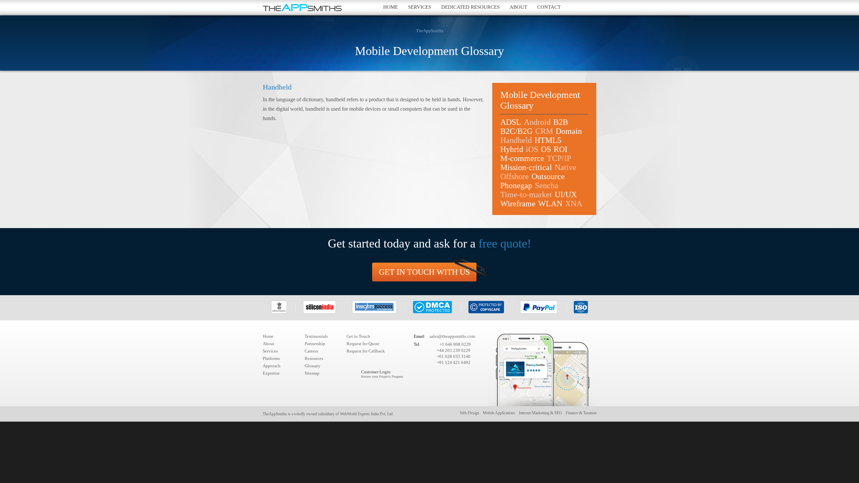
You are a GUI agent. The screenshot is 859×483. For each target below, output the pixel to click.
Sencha (546, 185)
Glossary (312, 365)
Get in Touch (358, 336)
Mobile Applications (499, 413)
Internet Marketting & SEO (540, 413)
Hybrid (511, 149)
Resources (314, 358)
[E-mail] (588, 7)
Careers (311, 351)
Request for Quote (363, 343)
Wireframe (518, 203)
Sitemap (312, 373)
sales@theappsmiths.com (452, 336)
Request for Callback (366, 351)
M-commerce (522, 158)
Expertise (271, 373)
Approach (272, 365)
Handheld (516, 140)
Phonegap (516, 185)
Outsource (548, 176)
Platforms (271, 358)
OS (546, 149)
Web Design (469, 413)
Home (390, 7)
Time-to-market (526, 194)
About (518, 7)
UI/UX (566, 194)
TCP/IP (559, 158)
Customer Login (382, 373)
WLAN (550, 203)
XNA (573, 203)
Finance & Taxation (581, 413)
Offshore (514, 176)
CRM (544, 131)
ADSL (510, 122)
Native (565, 167)
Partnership (315, 343)
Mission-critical (526, 167)
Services (419, 7)
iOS (532, 149)
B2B (560, 122)
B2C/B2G (516, 131)
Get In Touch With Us (424, 272)
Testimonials (316, 336)
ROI (560, 149)
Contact (549, 7)
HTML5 (548, 140)
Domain (569, 131)
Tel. (417, 344)
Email (419, 336)
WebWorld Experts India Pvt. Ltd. (367, 414)
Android (537, 122)
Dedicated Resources (470, 7)
